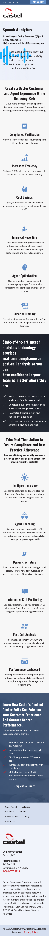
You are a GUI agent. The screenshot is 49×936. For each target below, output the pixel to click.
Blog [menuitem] (27, 816)
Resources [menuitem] (10, 811)
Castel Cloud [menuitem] (11, 807)
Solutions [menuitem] (26, 807)
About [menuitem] (22, 811)
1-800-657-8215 (10, 2)
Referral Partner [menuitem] (12, 816)
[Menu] (45, 13)
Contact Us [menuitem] (10, 821)
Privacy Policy (31, 932)
